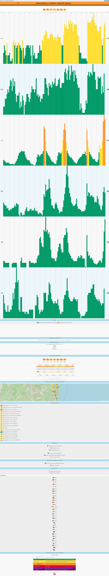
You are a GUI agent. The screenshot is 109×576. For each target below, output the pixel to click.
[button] (54, 392)
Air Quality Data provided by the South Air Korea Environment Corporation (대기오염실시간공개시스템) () (54, 340)
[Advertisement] (25, 330)
